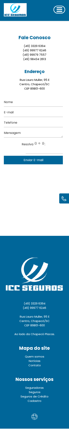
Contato (34, 365)
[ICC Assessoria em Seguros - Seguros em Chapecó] (13, 10)
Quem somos (34, 356)
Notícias (34, 361)
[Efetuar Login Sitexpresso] (18, 417)
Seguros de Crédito (34, 396)
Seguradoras (34, 388)
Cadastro (34, 401)
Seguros (34, 392)
